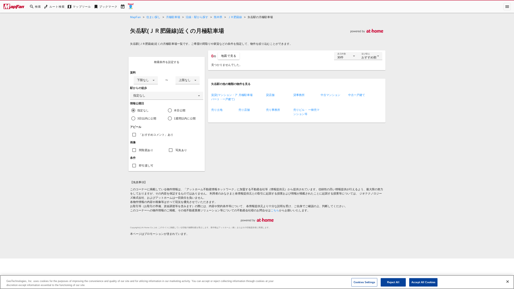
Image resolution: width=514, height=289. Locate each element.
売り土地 (216, 109)
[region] (257, 282)
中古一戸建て (356, 95)
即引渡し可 (146, 165)
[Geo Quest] (131, 7)
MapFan (135, 17)
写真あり (181, 150)
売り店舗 (244, 109)
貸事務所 (299, 95)
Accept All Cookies (423, 282)
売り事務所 (273, 109)
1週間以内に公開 (185, 118)
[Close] (507, 281)
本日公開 (179, 110)
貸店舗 (270, 95)
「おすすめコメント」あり (156, 134)
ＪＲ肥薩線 (235, 17)
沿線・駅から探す (197, 17)
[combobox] (146, 80)
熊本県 (218, 17)
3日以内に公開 (146, 118)
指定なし (143, 110)
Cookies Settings (364, 282)
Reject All (393, 282)
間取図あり (146, 150)
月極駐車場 (173, 17)
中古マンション (330, 95)
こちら (275, 210)
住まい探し (153, 17)
